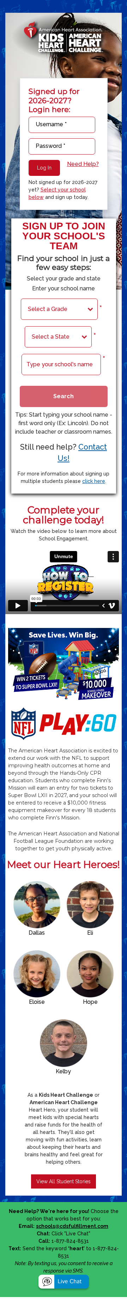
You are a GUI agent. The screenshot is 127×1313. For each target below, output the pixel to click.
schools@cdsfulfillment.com (72, 1226)
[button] (63, 1282)
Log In (44, 168)
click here (93, 481)
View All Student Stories (63, 1181)
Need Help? (83, 164)
